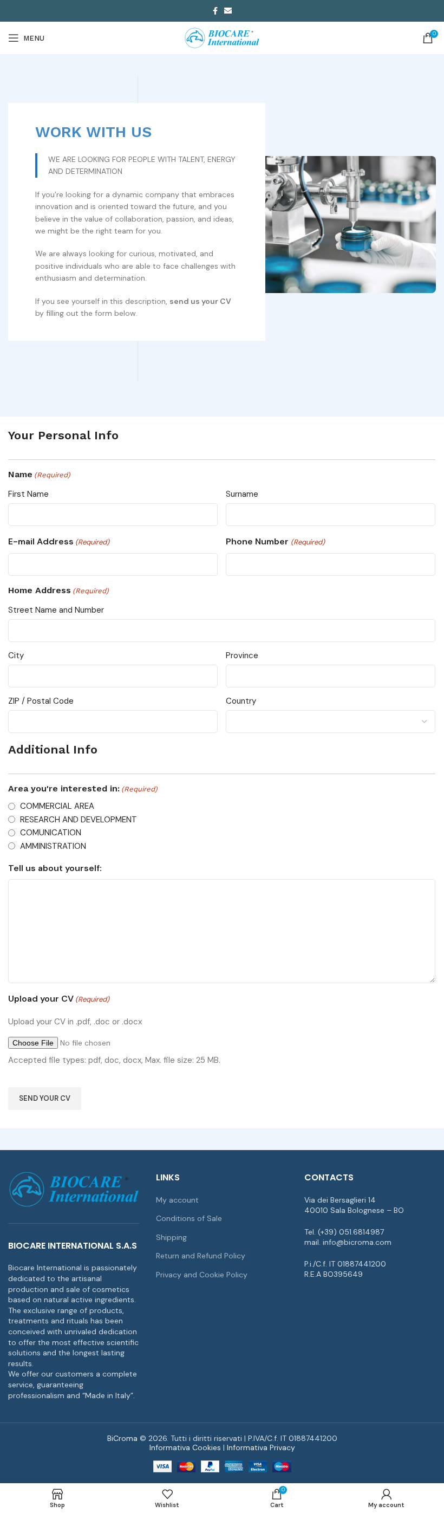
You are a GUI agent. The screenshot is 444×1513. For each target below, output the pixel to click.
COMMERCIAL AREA (57, 806)
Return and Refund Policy (200, 1256)
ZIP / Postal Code (41, 701)
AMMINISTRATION (53, 846)
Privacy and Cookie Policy (201, 1275)
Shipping (171, 1237)
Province (242, 655)
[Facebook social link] (215, 11)
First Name (28, 494)
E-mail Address (58, 541)
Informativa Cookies (185, 1447)
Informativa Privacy (261, 1447)
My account (177, 1200)
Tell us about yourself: (55, 868)
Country (241, 701)
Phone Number (275, 541)
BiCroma (122, 1438)
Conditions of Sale (189, 1218)
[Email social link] (228, 11)
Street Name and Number (56, 610)
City (16, 655)
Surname (242, 494)
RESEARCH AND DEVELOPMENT (78, 819)
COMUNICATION (50, 832)
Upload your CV (58, 998)
